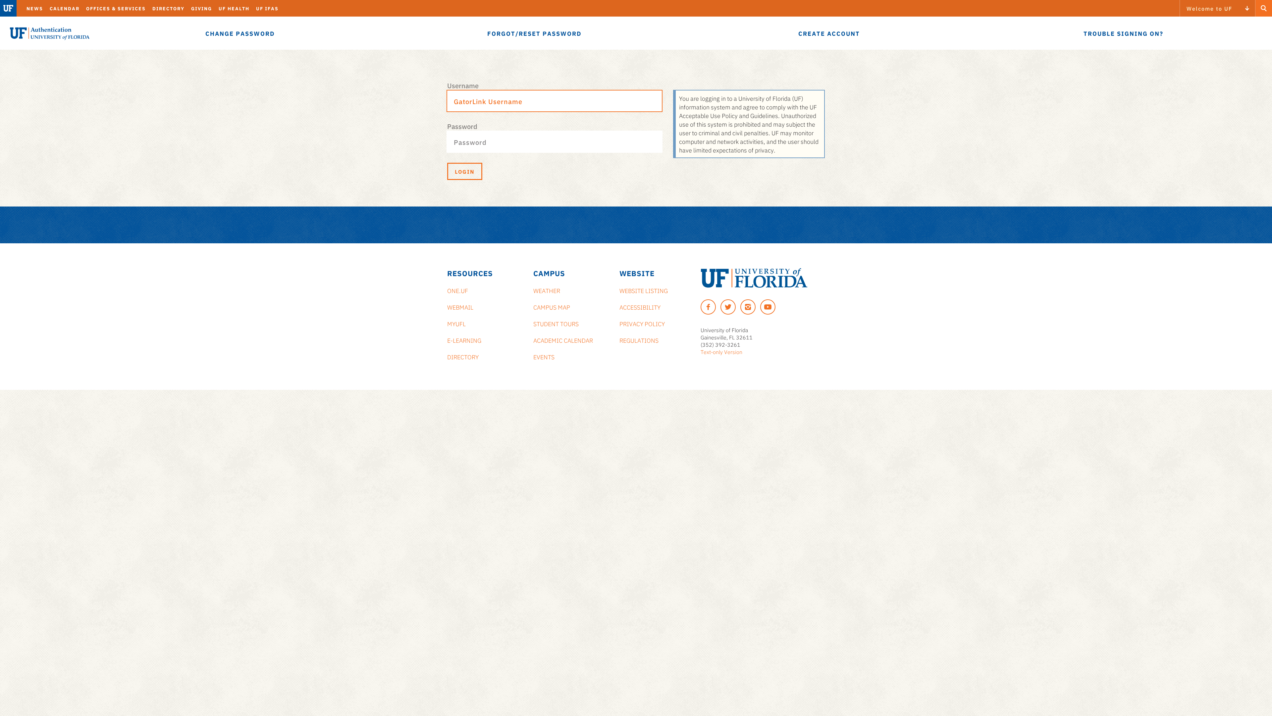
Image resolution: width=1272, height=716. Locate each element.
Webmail (460, 307)
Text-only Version (721, 351)
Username (463, 85)
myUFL (456, 324)
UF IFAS (267, 8)
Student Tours (556, 324)
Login (465, 171)
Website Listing (643, 290)
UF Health (234, 8)
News (34, 8)
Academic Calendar (563, 340)
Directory (168, 8)
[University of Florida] (754, 278)
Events (544, 357)
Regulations (639, 340)
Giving (201, 8)
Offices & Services (116, 8)
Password (462, 126)
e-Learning (464, 340)
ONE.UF (457, 290)
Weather (546, 290)
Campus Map (551, 307)
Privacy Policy (642, 324)
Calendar (65, 8)
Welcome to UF (1209, 8)
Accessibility (640, 307)
